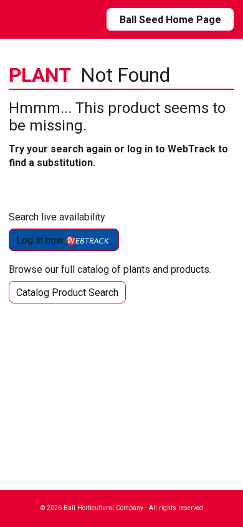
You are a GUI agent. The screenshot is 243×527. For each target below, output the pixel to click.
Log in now (41, 240)
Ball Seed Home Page (170, 20)
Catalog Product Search (67, 292)
